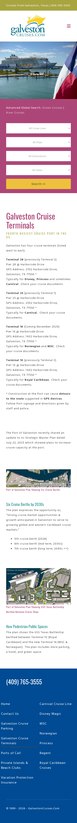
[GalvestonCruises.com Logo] (29, 14)
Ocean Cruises (52, 107)
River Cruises (15, 112)
